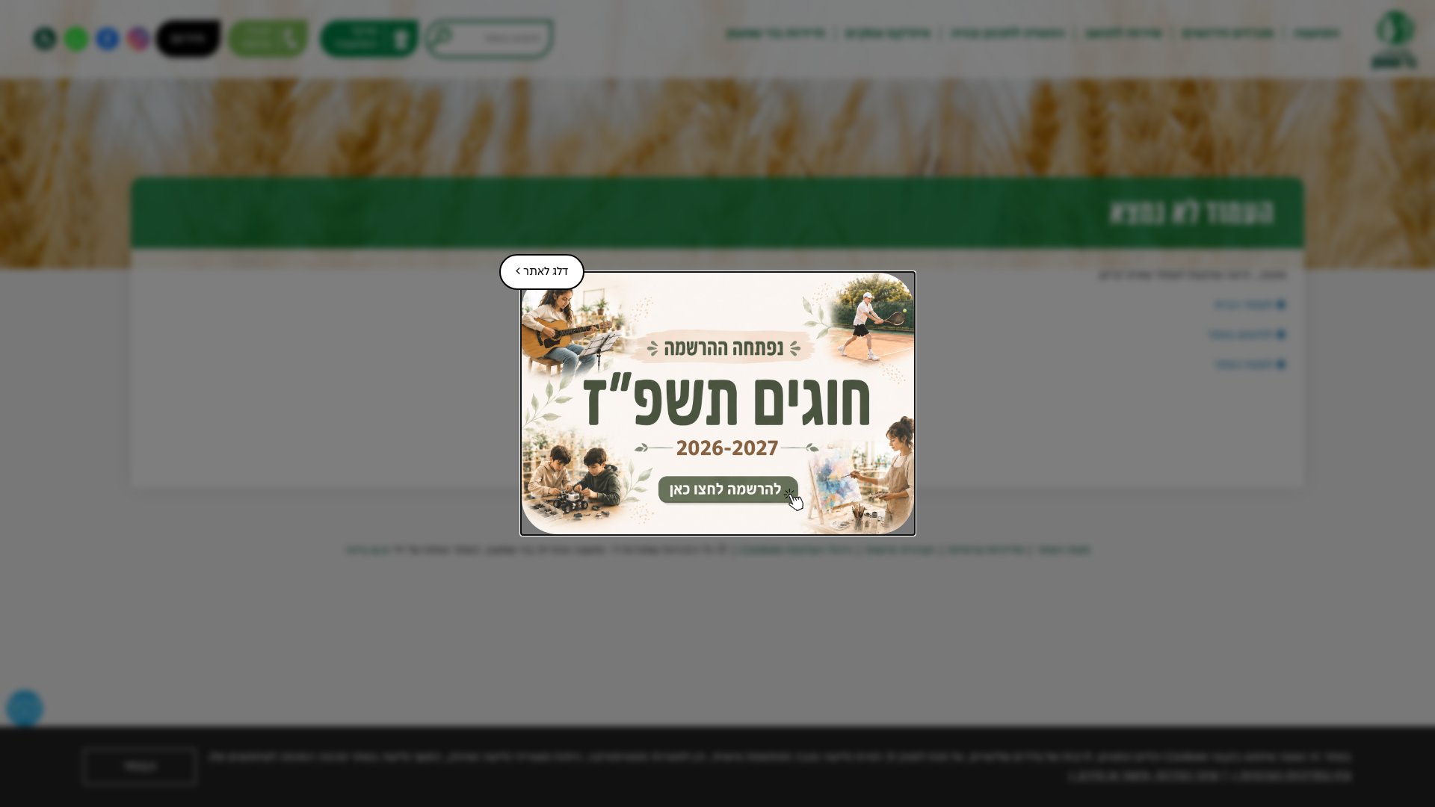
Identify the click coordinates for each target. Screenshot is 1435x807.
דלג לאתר (533, 266)
